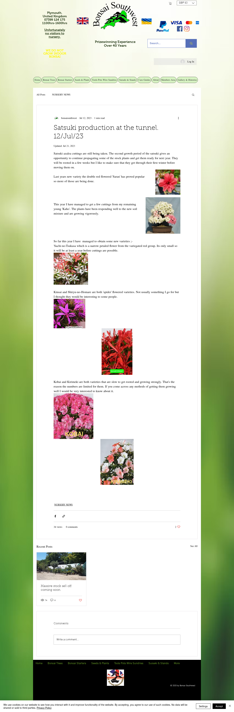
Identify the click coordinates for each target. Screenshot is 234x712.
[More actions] (178, 118)
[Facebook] (179, 28)
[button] (170, 3)
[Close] (230, 706)
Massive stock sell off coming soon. (56, 588)
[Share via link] (63, 516)
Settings (203, 706)
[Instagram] (186, 28)
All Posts (40, 94)
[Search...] (191, 43)
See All (194, 546)
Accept (219, 706)
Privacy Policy (44, 707)
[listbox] (187, 3)
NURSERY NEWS (61, 94)
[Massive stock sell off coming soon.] (61, 566)
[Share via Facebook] (55, 516)
